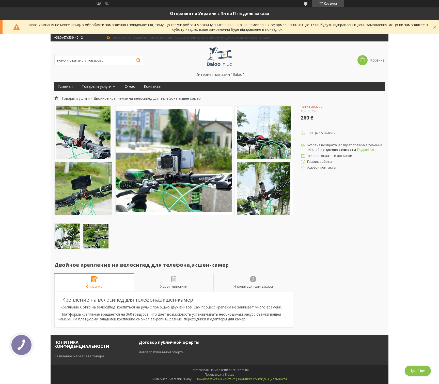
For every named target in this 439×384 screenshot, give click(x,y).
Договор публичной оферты (161, 352)
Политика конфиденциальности (262, 379)
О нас (130, 86)
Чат (421, 371)
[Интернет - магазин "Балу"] (219, 56)
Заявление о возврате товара (79, 356)
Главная (65, 86)
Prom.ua (243, 370)
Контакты (152, 86)
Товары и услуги (97, 86)
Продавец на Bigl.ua (219, 374)
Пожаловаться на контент (215, 379)
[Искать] (138, 60)
